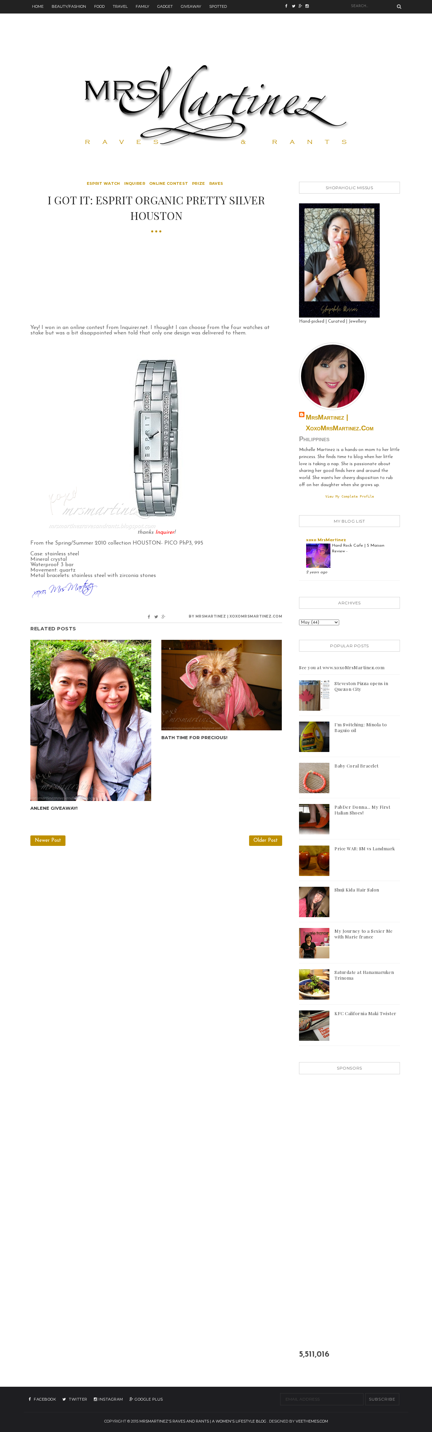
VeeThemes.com (312, 1421)
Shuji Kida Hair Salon (356, 890)
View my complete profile (349, 496)
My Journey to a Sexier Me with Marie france (363, 933)
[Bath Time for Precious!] (221, 685)
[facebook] (288, 7)
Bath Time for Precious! (194, 737)
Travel (120, 6)
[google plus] (308, 7)
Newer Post (48, 840)
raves (216, 183)
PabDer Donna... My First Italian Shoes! (362, 809)
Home (38, 6)
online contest (168, 183)
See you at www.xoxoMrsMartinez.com (341, 667)
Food (99, 6)
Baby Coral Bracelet (356, 766)
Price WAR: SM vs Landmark (364, 848)
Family (142, 6)
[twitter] (295, 7)
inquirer (134, 183)
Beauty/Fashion (69, 6)
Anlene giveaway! (54, 808)
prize (198, 183)
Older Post (265, 840)
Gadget (165, 6)
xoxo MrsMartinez (326, 540)
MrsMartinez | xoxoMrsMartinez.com (340, 422)
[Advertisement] (216, 29)
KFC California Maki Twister (365, 1013)
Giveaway (191, 6)
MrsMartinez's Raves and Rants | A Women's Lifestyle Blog (202, 1421)
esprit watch (103, 183)
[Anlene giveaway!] (90, 720)
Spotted (218, 6)
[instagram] (302, 7)
